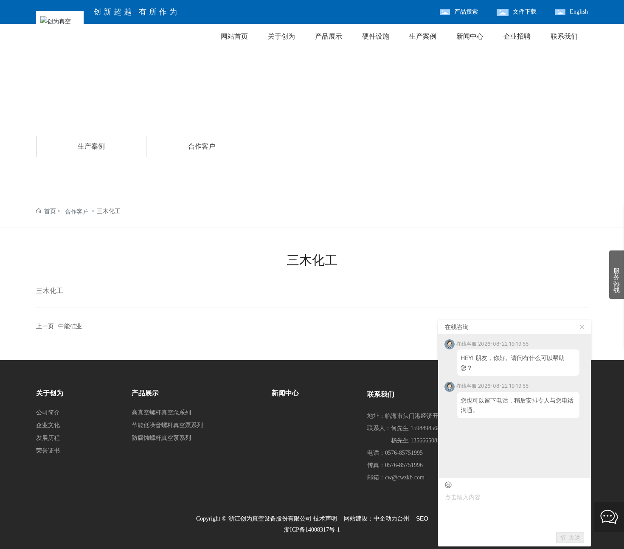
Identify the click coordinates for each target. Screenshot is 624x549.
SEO (422, 518)
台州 (403, 518)
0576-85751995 (404, 453)
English (579, 11)
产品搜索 (466, 11)
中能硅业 (70, 326)
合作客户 (201, 146)
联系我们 (380, 394)
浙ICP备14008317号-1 (312, 529)
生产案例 (91, 146)
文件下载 (525, 11)
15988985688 (426, 428)
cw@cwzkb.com (404, 477)
